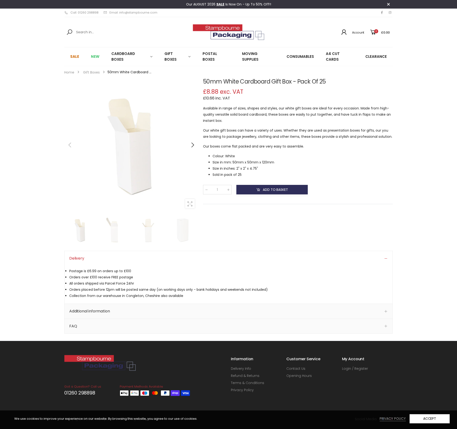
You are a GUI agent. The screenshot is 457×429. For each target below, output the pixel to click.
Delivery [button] (76, 258)
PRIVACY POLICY (393, 418)
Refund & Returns (245, 375)
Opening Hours (299, 375)
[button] (192, 145)
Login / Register (355, 368)
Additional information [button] (89, 311)
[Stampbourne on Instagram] (390, 12)
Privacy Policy (242, 390)
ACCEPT (429, 418)
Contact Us (295, 368)
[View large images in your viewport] (190, 203)
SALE (220, 4)
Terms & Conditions (247, 382)
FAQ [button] (73, 326)
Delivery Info (241, 368)
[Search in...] (70, 32)
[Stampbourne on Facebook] (381, 12)
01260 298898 (79, 393)
